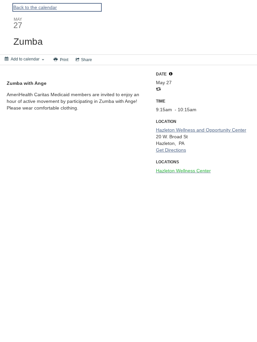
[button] (170, 74)
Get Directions (171, 150)
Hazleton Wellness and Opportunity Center (201, 130)
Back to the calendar (35, 7)
